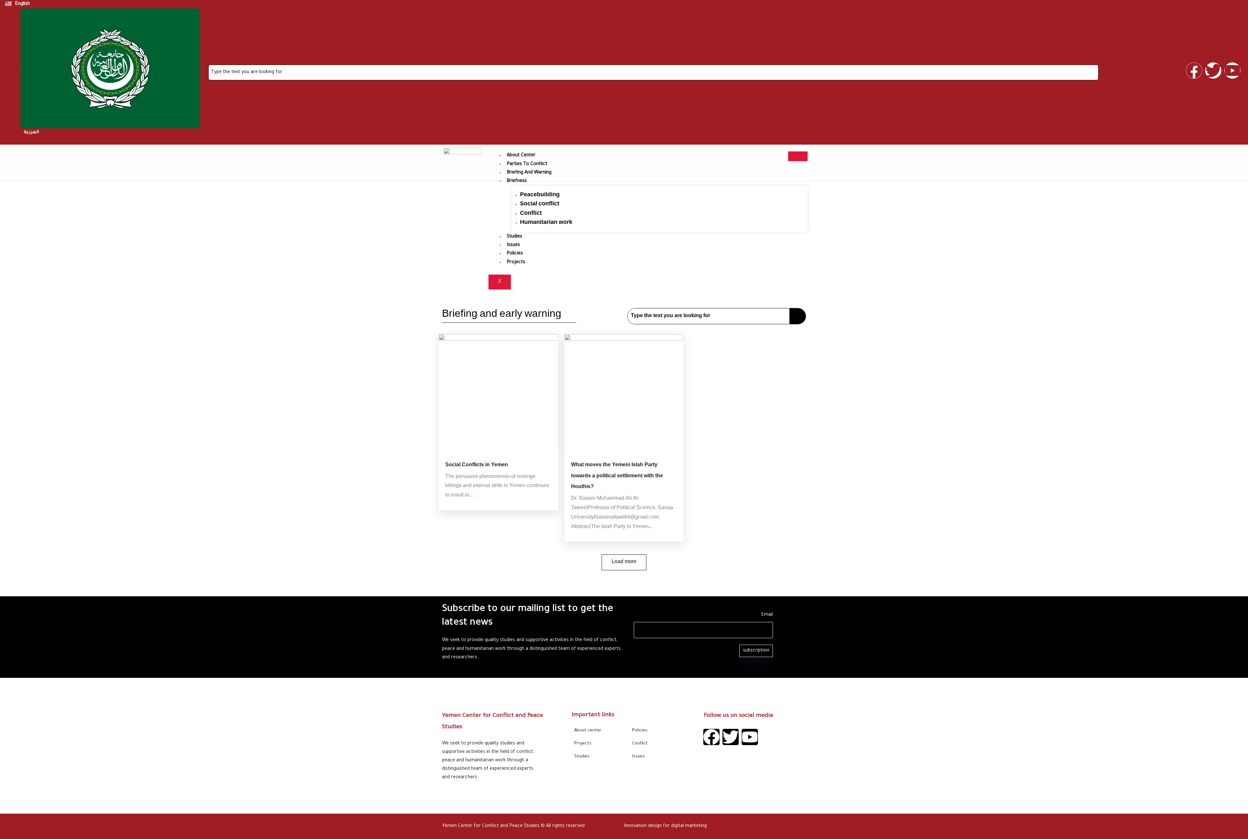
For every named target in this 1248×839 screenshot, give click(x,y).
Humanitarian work (546, 222)
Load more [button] (624, 562)
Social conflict (539, 204)
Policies (515, 253)
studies (514, 236)
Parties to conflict (527, 164)
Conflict (531, 213)
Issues (513, 245)
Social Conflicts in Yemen (476, 465)
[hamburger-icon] (798, 156)
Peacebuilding (540, 195)
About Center (521, 155)
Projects (516, 262)
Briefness (517, 181)
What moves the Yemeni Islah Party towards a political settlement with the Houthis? (617, 476)
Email (767, 615)
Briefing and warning (529, 172)
